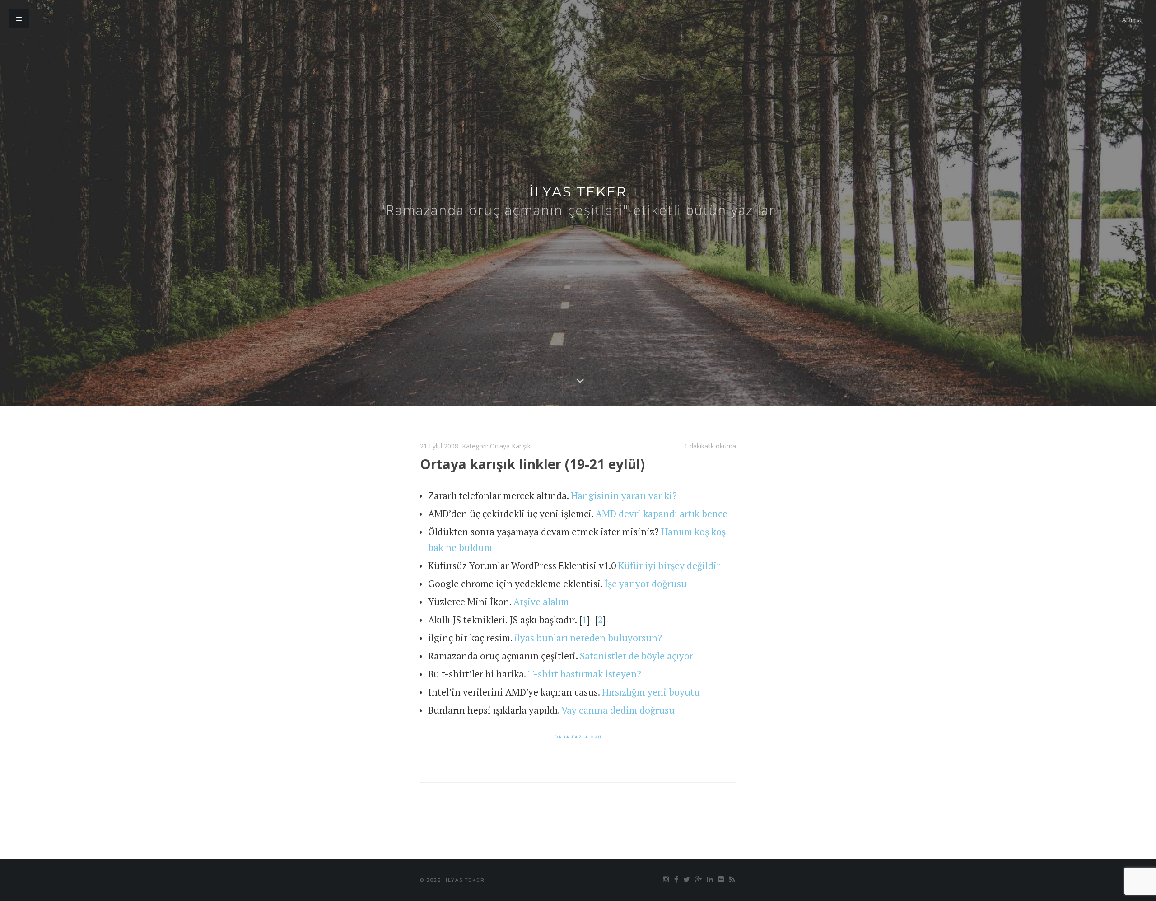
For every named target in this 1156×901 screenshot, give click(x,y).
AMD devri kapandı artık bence (661, 513)
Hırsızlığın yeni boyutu (651, 692)
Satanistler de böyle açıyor (636, 655)
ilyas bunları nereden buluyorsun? (588, 637)
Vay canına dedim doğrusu (618, 710)
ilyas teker (578, 191)
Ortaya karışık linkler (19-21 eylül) (532, 464)
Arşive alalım (541, 601)
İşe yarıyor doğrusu (646, 583)
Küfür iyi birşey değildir (669, 565)
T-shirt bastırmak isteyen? (584, 674)
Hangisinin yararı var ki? (624, 495)
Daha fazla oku (578, 736)
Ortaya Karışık (510, 446)
